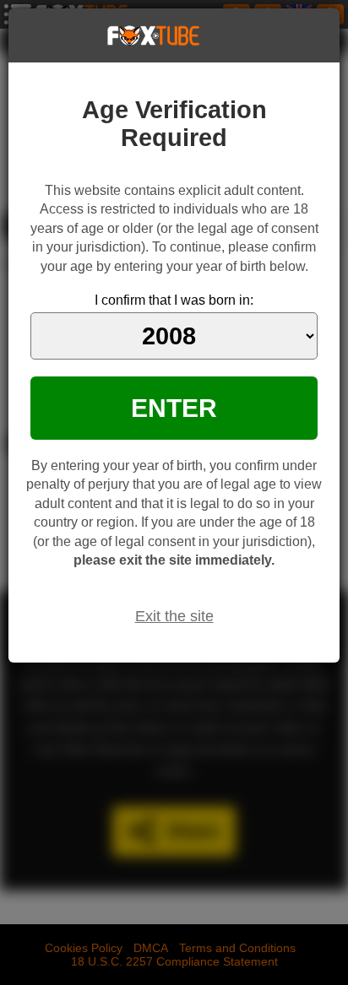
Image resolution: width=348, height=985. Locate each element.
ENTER (174, 407)
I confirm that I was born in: (174, 300)
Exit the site (174, 616)
